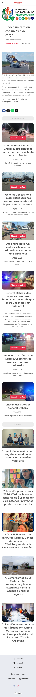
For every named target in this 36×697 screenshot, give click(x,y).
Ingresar (19, 667)
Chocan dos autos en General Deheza (18, 406)
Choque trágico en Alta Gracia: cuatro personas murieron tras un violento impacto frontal (18, 150)
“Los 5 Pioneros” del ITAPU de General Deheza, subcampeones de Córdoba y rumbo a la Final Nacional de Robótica (18, 541)
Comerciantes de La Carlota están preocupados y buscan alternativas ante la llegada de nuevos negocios (18, 586)
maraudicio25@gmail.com (18, 679)
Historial (19, 663)
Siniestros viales (12, 43)
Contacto (19, 658)
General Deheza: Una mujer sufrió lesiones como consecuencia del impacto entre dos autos (18, 199)
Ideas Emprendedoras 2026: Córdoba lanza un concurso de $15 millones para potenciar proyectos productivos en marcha (18, 497)
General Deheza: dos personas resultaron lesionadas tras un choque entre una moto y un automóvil (18, 299)
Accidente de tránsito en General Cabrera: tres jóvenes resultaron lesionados (18, 360)
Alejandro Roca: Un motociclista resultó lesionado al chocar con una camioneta (18, 248)
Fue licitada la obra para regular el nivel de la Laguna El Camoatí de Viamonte (19, 456)
